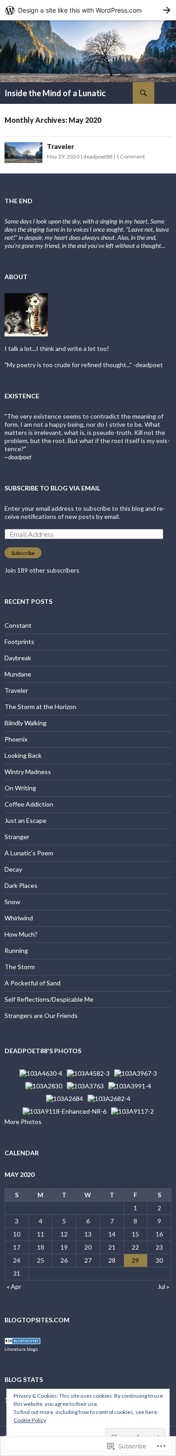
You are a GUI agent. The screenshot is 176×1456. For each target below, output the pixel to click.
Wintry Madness (28, 771)
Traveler (60, 146)
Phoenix (16, 739)
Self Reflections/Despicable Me (49, 999)
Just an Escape (25, 820)
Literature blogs (21, 1349)
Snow (12, 901)
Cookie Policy (30, 1420)
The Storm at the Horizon (40, 706)
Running (16, 950)
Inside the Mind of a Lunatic (55, 93)
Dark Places (21, 885)
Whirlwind (19, 918)
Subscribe (23, 553)
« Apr (14, 1286)
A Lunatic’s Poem (29, 853)
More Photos (23, 1121)
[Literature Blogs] (23, 1340)
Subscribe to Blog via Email (52, 488)
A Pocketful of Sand (32, 983)
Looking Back (23, 755)
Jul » (163, 1286)
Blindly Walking (25, 723)
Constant (18, 625)
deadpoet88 (97, 156)
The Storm (20, 967)
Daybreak (18, 658)
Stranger (17, 836)
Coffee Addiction (29, 804)
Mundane (18, 674)
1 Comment (130, 156)
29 (135, 1260)
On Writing (20, 788)
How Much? (21, 934)
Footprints (19, 641)
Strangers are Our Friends (41, 1015)
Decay (13, 869)
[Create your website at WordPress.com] (88, 10)
